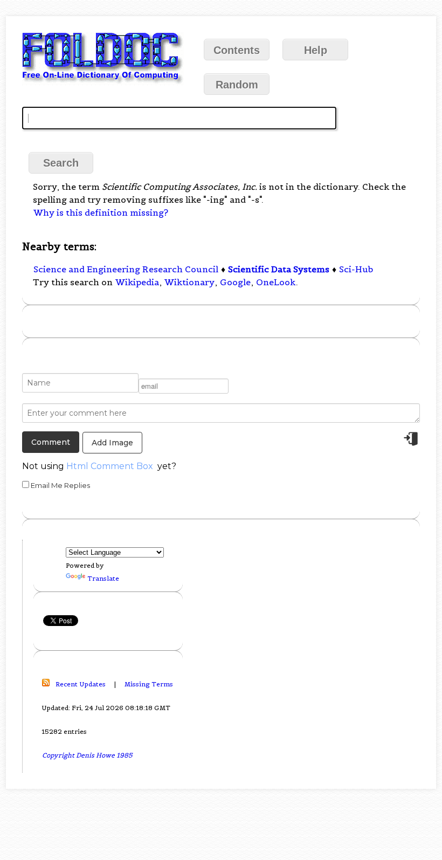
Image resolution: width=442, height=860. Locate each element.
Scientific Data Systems (278, 269)
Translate (103, 578)
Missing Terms (149, 684)
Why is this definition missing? (100, 212)
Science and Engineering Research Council (125, 269)
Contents (236, 50)
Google (235, 282)
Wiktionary (189, 282)
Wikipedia (137, 282)
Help (315, 50)
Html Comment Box (109, 466)
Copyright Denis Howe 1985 (87, 755)
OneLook (275, 282)
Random (237, 85)
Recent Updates (81, 684)
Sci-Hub (356, 269)
